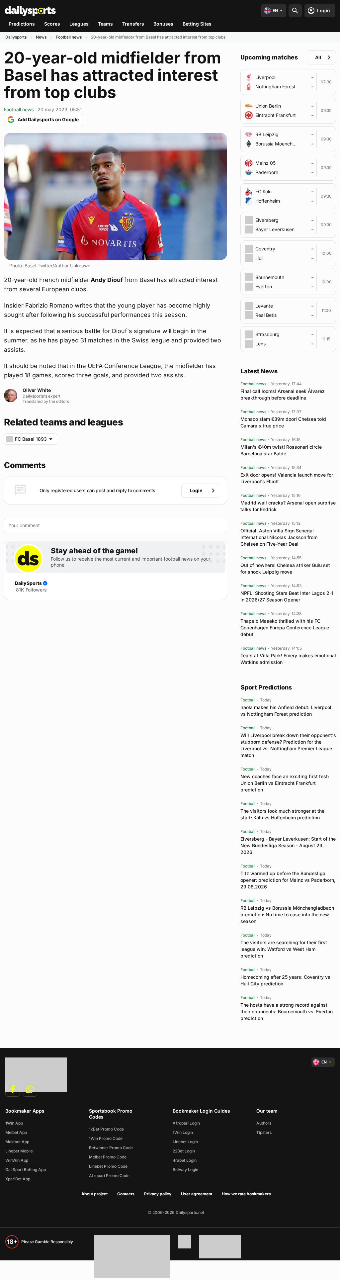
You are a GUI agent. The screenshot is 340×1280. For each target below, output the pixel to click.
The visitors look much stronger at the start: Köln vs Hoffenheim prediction (282, 814)
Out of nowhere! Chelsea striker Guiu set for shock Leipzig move (285, 568)
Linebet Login (185, 1141)
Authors (263, 1123)
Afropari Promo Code (109, 1175)
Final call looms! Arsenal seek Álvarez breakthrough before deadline (282, 394)
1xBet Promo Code (106, 1129)
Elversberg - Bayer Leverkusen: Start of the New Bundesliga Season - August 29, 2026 (288, 845)
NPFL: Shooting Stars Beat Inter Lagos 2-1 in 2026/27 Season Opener (286, 596)
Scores (52, 24)
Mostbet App (17, 1141)
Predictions (22, 24)
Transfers (133, 24)
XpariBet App (17, 1178)
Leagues (79, 24)
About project (94, 1193)
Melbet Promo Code (108, 1156)
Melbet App (16, 1132)
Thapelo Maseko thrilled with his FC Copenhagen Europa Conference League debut (284, 627)
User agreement (196, 1193)
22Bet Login (184, 1150)
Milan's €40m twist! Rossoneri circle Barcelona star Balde (281, 450)
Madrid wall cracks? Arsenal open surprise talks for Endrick (288, 506)
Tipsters (264, 1132)
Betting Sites (197, 24)
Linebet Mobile (19, 1150)
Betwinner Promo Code (111, 1147)
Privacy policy (157, 1193)
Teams (105, 24)
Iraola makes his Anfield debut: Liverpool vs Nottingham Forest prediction (285, 710)
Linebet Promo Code (108, 1166)
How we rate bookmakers (246, 1193)
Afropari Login (186, 1123)
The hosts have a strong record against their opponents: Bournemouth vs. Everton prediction (286, 1011)
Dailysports (16, 37)
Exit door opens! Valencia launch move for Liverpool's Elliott (286, 478)
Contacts (125, 1193)
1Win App (14, 1123)
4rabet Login (185, 1160)
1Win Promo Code (106, 1138)
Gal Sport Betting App (25, 1169)
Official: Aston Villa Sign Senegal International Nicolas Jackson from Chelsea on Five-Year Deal (278, 537)
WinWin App (16, 1160)
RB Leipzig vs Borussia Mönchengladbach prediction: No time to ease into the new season (287, 914)
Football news (69, 37)
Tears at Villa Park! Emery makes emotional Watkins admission (288, 659)
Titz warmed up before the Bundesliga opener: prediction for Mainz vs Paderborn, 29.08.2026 (287, 879)
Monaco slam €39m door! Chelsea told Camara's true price (283, 422)
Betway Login (185, 1169)
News (41, 37)
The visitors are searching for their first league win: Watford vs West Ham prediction (283, 949)
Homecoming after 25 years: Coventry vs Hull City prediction (285, 980)
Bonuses (163, 24)
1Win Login (183, 1132)
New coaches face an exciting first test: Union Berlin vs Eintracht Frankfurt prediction (284, 783)
